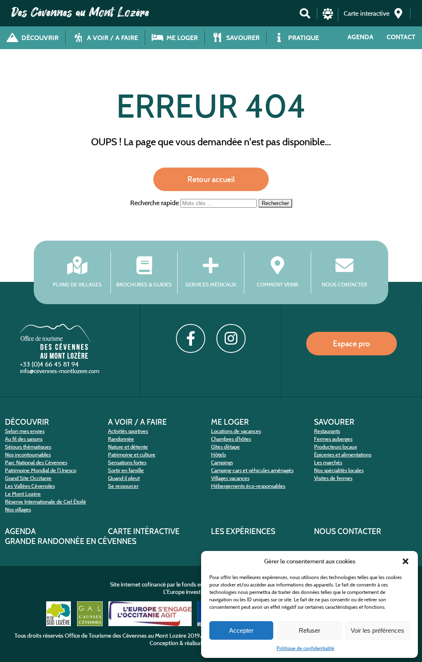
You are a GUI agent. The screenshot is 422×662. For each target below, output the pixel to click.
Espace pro (351, 343)
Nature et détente (128, 447)
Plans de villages (77, 284)
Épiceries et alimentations (342, 455)
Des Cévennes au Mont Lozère (80, 12)
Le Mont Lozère (23, 494)
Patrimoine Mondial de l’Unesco (40, 470)
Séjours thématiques (28, 447)
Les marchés (328, 462)
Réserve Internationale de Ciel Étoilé (45, 502)
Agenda (360, 37)
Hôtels (218, 455)
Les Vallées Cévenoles (30, 486)
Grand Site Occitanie (28, 478)
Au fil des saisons (23, 439)
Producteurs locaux (335, 447)
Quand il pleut (124, 478)
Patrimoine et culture (131, 455)
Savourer (334, 422)
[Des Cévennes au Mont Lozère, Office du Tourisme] (55, 356)
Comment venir (277, 284)
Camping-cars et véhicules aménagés (252, 470)
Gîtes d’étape (225, 447)
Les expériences (243, 531)
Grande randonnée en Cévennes (70, 541)
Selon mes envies (25, 431)
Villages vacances (230, 478)
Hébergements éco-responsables (248, 486)
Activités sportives (128, 431)
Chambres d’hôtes (231, 439)
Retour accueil (211, 179)
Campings (222, 462)
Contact (401, 37)
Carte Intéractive (144, 531)
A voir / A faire (137, 422)
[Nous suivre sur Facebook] (190, 338)
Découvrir (27, 422)
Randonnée (121, 439)
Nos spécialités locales (338, 470)
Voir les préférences (377, 630)
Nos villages (18, 509)
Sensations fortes (127, 462)
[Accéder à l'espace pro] (328, 17)
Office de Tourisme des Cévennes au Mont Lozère (125, 635)
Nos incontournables (28, 455)
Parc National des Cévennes (36, 462)
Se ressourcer (123, 486)
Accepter (241, 630)
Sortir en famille (126, 470)
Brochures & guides (144, 284)
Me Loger (230, 422)
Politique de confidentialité (305, 648)
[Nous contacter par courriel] (60, 373)
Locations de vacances (236, 431)
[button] (405, 561)
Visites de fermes (333, 478)
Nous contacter (344, 284)
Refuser (309, 630)
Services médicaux (210, 284)
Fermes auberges (333, 439)
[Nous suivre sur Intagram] (230, 338)
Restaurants (327, 431)
